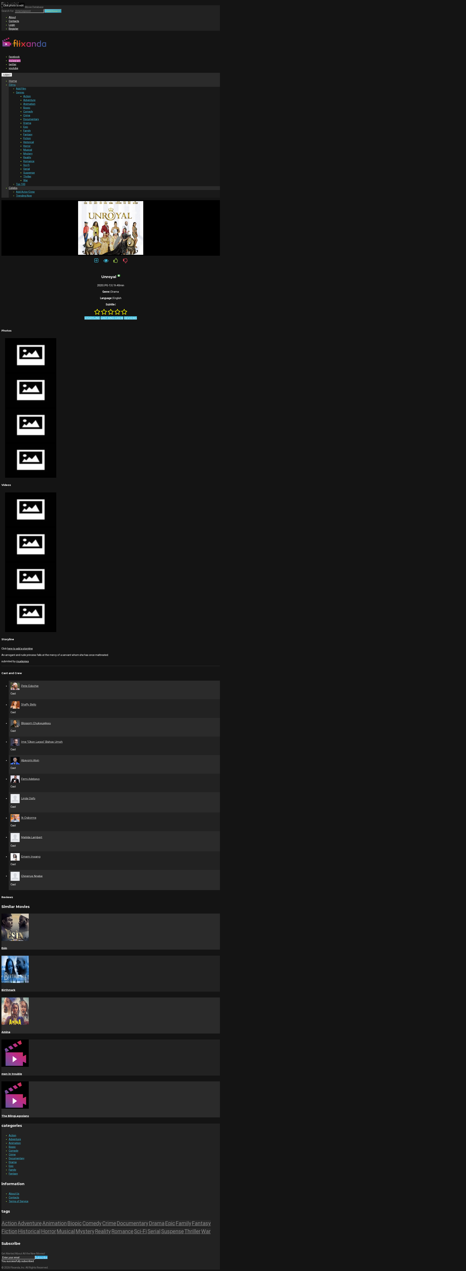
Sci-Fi (26, 165)
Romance (28, 161)
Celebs (13, 188)
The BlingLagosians (15, 1116)
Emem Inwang (30, 856)
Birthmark (8, 990)
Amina (5, 1032)
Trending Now (24, 195)
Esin (4, 948)
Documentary (31, 119)
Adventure (29, 100)
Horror (27, 145)
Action (27, 96)
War (25, 180)
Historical (28, 142)
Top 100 (20, 184)
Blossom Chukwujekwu (36, 723)
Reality (27, 157)
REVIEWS (130, 318)
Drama (27, 123)
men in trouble (11, 1074)
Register (13, 28)
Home (13, 81)
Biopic (26, 107)
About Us (14, 1193)
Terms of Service (18, 1201)
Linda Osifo (28, 798)
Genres (20, 92)
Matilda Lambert (31, 837)
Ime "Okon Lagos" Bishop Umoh (42, 741)
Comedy (28, 111)
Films (12, 84)
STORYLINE (92, 318)
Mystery (28, 153)
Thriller (27, 176)
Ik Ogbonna (28, 817)
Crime (26, 115)
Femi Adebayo (30, 779)
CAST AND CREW (111, 318)
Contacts (14, 21)
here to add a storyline (20, 648)
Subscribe (41, 1257)
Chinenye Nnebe (32, 876)
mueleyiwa (22, 661)
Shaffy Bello (28, 704)
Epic (25, 126)
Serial (26, 168)
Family (27, 130)
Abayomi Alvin (30, 760)
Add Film (21, 88)
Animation (29, 103)
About (12, 17)
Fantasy (27, 134)
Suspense (29, 172)
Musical (27, 149)
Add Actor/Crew (25, 191)
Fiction (27, 138)
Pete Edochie (30, 686)
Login (12, 24)
